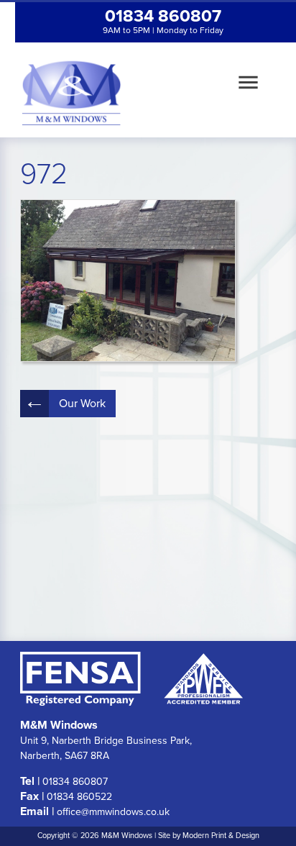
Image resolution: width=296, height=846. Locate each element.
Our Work (82, 403)
